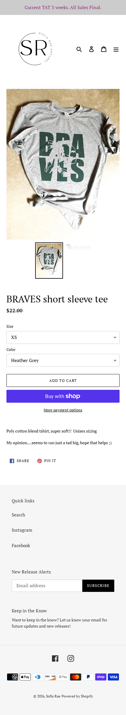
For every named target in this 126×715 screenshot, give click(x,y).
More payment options (63, 410)
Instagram (22, 530)
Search (18, 515)
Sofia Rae (53, 696)
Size (9, 326)
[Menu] (116, 48)
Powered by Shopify (77, 696)
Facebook (21, 545)
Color (11, 349)
